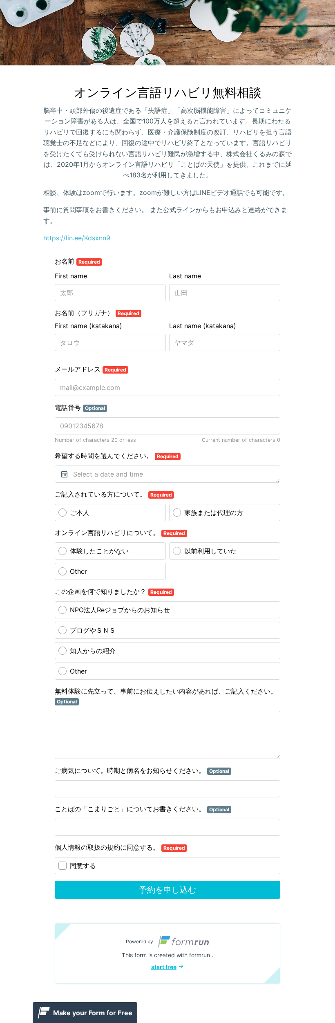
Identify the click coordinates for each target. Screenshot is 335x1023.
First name (71, 276)
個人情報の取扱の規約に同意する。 (120, 847)
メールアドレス (90, 369)
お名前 (77, 261)
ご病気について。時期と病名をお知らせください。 (142, 770)
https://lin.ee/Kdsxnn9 (76, 238)
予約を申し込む (167, 890)
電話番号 (80, 407)
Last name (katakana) (202, 326)
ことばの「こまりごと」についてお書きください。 (142, 809)
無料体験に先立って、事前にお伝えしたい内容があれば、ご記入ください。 (166, 696)
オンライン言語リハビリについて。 (120, 532)
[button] (167, 953)
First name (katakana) (88, 326)
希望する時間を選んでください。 (117, 456)
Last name (185, 276)
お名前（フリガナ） (97, 313)
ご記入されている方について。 (113, 494)
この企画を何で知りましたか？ (113, 591)
